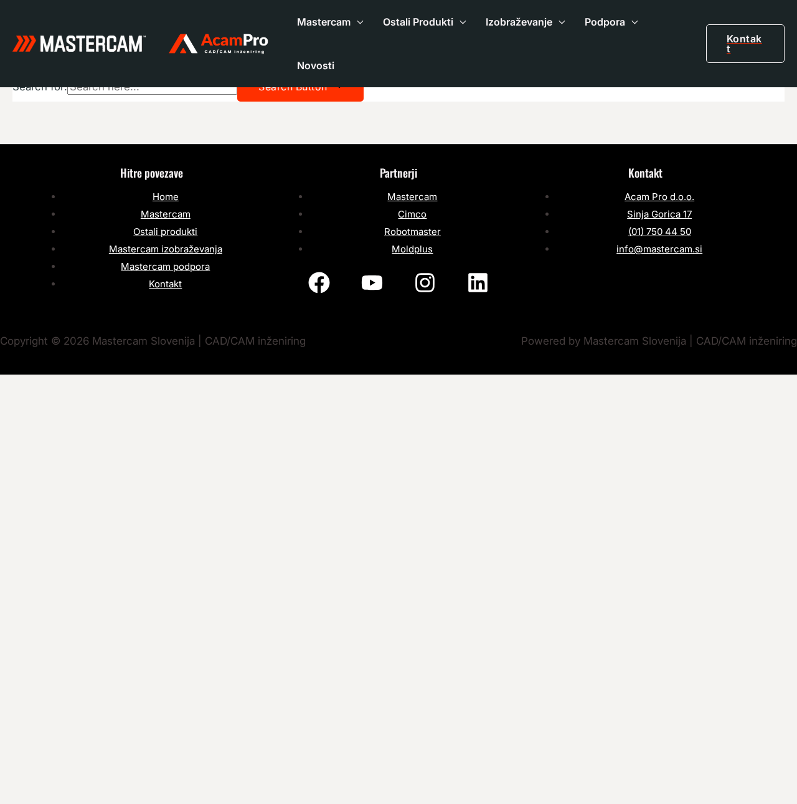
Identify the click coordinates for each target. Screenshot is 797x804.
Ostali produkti (165, 231)
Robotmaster (412, 231)
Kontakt (165, 284)
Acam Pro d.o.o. (659, 197)
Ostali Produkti (418, 22)
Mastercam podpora (165, 266)
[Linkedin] (478, 283)
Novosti (315, 65)
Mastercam (324, 22)
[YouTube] (372, 283)
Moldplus (412, 249)
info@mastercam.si (659, 249)
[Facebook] (319, 283)
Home (166, 197)
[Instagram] (425, 283)
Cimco (412, 214)
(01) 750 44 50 (659, 231)
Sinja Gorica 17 (659, 214)
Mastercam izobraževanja (165, 249)
